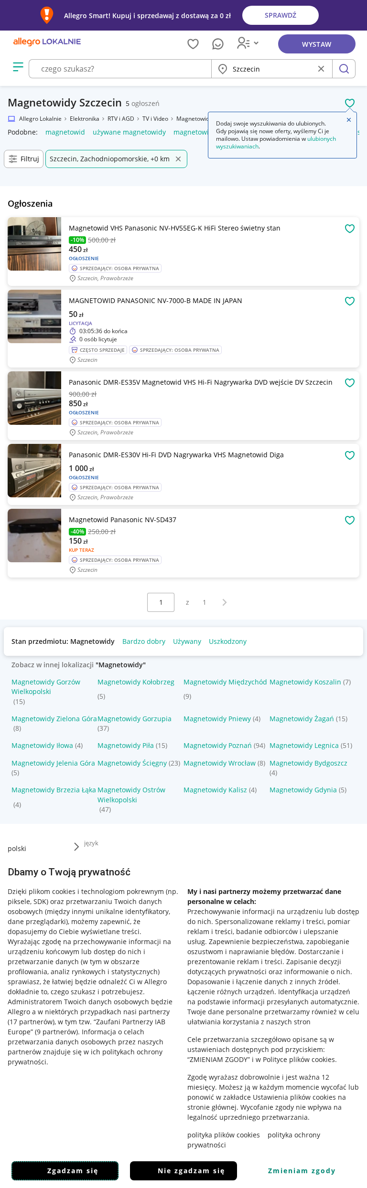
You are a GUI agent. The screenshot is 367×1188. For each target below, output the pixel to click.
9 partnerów (56, 1031)
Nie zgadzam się (191, 1170)
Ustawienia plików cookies (294, 1097)
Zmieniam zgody (302, 1170)
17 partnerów (31, 1021)
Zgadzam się (72, 1170)
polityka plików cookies (223, 1134)
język (91, 843)
